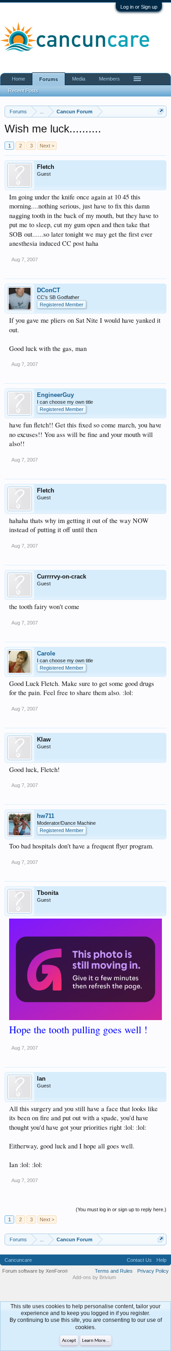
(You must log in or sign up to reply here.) (121, 1209)
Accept (69, 1340)
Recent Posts (23, 90)
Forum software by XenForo (35, 1271)
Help (161, 1260)
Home (18, 78)
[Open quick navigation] (161, 111)
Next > (47, 145)
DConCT (48, 290)
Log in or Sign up (138, 7)
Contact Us (139, 1260)
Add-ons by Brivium (94, 1277)
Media (78, 78)
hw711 (45, 816)
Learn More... (95, 1340)
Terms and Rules (114, 1271)
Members (109, 78)
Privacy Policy (153, 1271)
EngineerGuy (55, 394)
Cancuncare (18, 1260)
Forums (48, 79)
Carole (46, 653)
